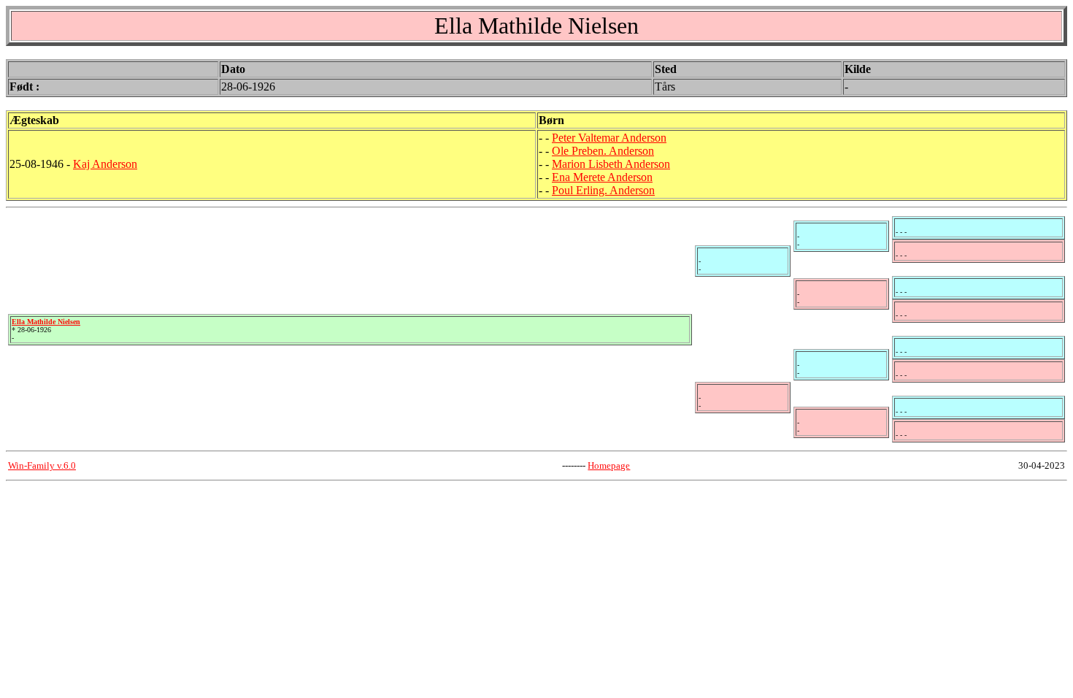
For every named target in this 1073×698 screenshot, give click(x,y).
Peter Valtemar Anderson (609, 137)
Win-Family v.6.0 (42, 465)
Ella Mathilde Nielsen (46, 322)
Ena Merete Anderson (602, 177)
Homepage (609, 465)
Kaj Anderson (105, 164)
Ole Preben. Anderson (603, 151)
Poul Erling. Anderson (603, 190)
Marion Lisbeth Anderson (611, 164)
